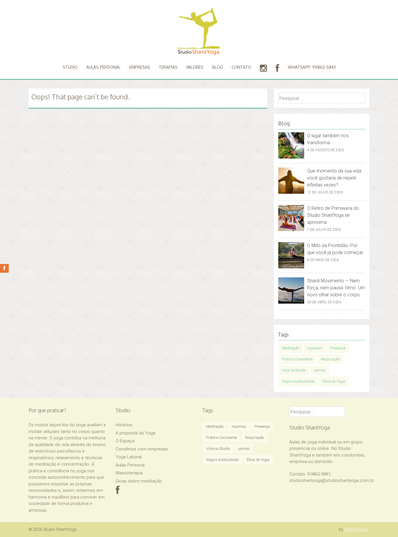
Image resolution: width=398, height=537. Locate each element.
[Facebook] (117, 491)
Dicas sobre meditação (139, 481)
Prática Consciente (297, 359)
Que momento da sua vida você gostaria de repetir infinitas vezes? (334, 178)
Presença (338, 348)
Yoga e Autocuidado (298, 381)
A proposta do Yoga (135, 433)
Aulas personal (103, 67)
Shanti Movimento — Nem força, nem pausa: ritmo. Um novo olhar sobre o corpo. (336, 287)
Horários (124, 424)
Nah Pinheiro (356, 529)
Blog (217, 67)
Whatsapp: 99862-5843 (312, 67)
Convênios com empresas (142, 449)
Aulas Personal (130, 465)
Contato (241, 67)
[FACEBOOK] (277, 68)
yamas (319, 370)
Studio (70, 67)
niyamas (314, 348)
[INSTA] (263, 68)
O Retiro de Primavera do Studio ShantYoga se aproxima (333, 215)
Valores (194, 67)
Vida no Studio (294, 370)
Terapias (168, 67)
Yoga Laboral (129, 456)
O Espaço (125, 440)
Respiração (330, 359)
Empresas (139, 67)
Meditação (290, 348)
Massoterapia (129, 473)
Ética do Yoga (334, 381)
